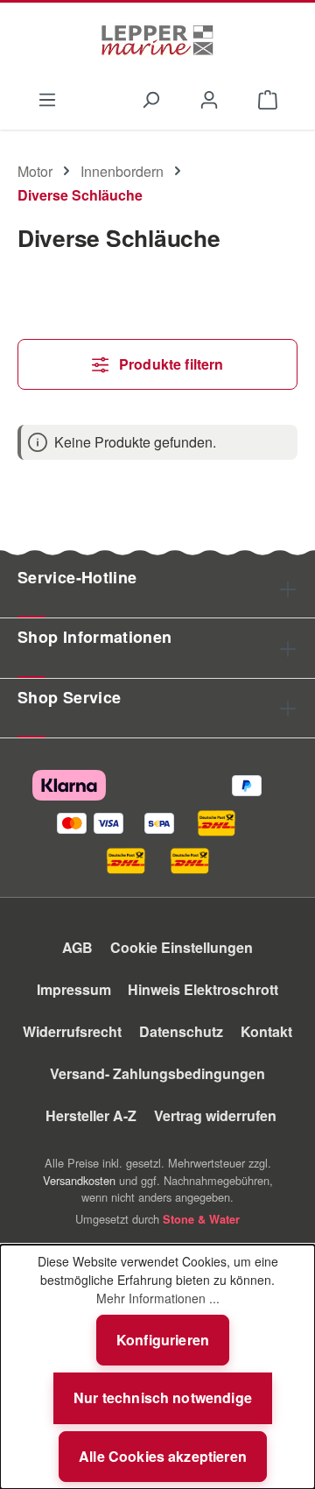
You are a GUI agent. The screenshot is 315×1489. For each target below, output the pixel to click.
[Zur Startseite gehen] (158, 40)
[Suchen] (150, 98)
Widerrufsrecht (72, 1031)
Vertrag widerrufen (215, 1115)
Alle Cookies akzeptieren (163, 1456)
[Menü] (47, 98)
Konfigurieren (162, 1340)
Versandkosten (79, 1180)
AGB (77, 947)
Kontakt (266, 1031)
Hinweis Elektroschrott (203, 989)
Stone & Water (201, 1219)
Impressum (74, 989)
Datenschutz (181, 1031)
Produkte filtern (170, 364)
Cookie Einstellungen (181, 947)
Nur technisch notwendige (163, 1397)
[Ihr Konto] (209, 98)
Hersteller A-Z (91, 1115)
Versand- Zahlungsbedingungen (157, 1073)
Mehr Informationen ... (158, 1298)
